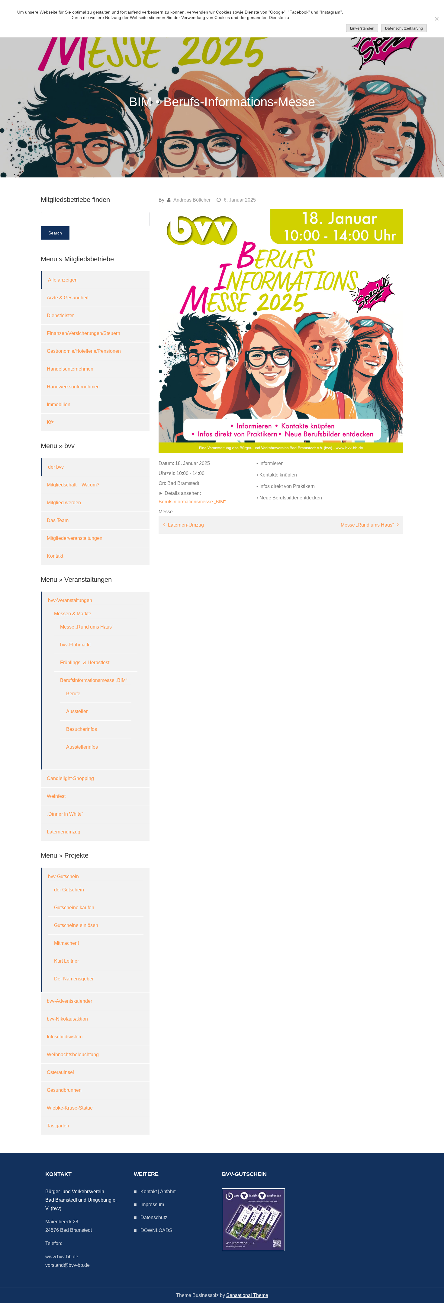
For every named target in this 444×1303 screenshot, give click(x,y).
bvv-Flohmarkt (75, 644)
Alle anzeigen (63, 279)
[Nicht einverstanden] (436, 19)
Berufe (73, 693)
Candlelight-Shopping (70, 778)
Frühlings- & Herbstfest (84, 662)
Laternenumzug (63, 831)
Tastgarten (58, 1125)
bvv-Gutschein (63, 876)
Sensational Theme (247, 1295)
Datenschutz (153, 1217)
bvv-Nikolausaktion (67, 1018)
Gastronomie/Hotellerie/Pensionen (84, 351)
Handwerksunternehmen (73, 386)
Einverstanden (362, 28)
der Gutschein (69, 889)
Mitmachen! (66, 943)
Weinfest (56, 796)
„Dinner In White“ (65, 814)
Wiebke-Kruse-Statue (70, 1107)
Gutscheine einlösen (76, 925)
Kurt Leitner (66, 961)
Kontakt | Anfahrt (157, 1191)
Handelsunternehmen (70, 368)
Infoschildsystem (64, 1036)
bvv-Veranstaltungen (70, 600)
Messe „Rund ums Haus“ (367, 524)
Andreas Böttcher (192, 199)
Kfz (50, 422)
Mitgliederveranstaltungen (74, 538)
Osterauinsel (60, 1072)
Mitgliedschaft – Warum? (73, 484)
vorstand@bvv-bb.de (67, 1265)
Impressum (152, 1204)
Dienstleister (60, 315)
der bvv (56, 467)
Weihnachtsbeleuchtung (73, 1054)
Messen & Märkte (72, 613)
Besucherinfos (81, 729)
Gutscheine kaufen (74, 907)
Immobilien (58, 404)
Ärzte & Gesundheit (67, 297)
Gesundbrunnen (64, 1090)
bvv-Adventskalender (69, 1001)
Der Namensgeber (74, 978)
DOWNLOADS (156, 1230)
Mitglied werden (64, 502)
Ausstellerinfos (82, 747)
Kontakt (55, 556)
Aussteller (77, 711)
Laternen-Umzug (186, 524)
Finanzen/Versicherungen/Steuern (83, 333)
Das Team (58, 520)
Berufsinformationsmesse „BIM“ (192, 501)
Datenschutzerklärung (404, 28)
